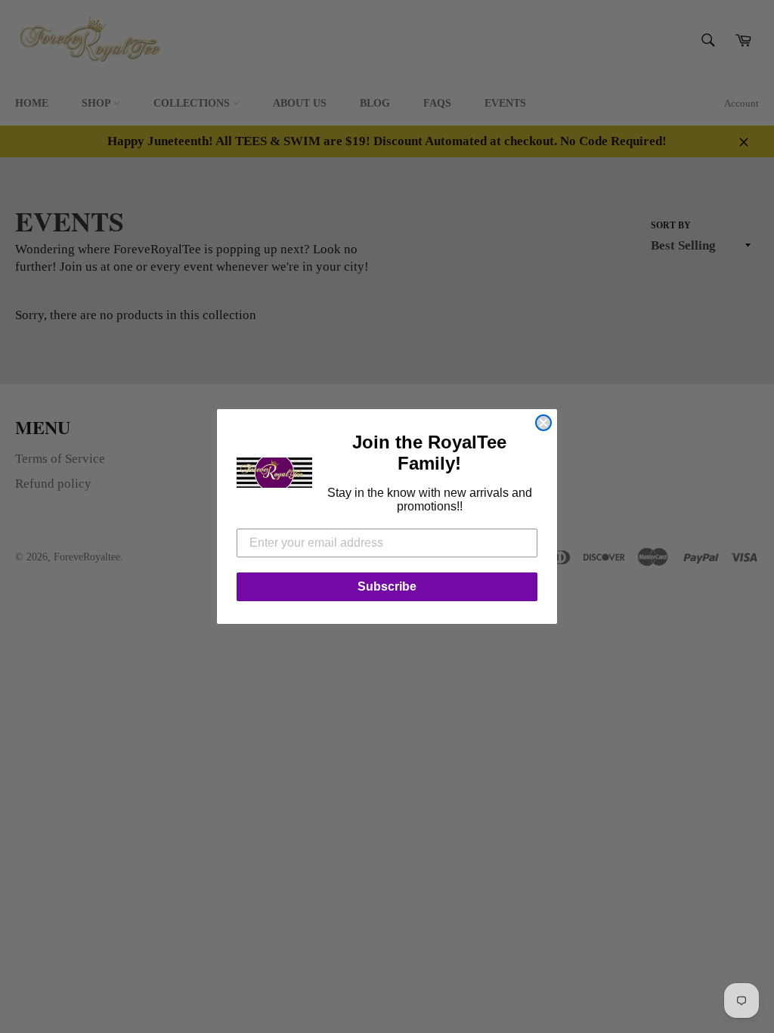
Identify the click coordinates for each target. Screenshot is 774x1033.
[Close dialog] (543, 422)
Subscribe (387, 586)
